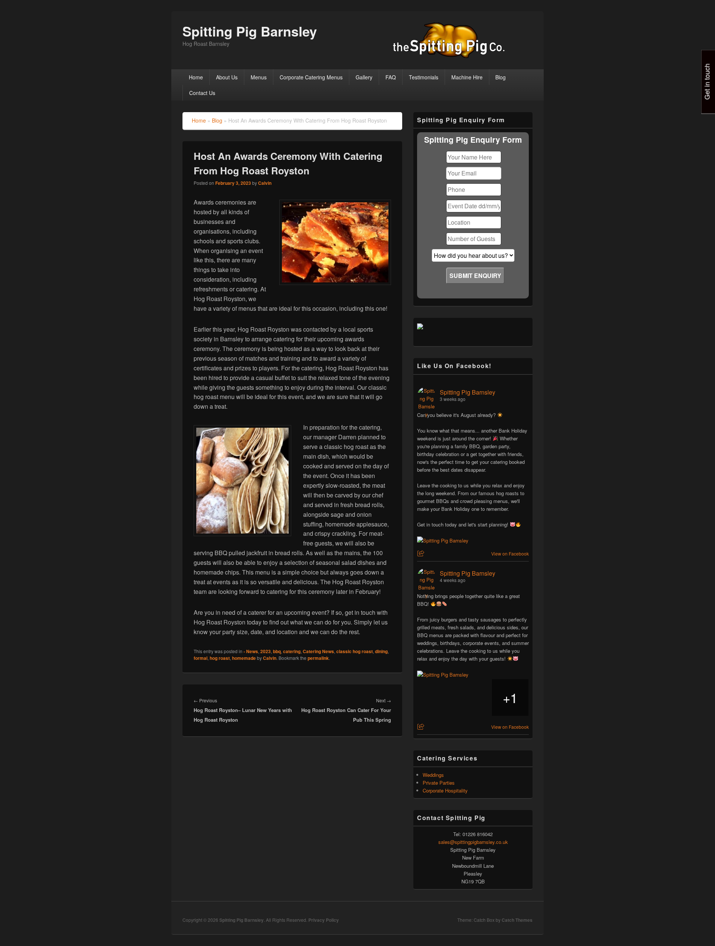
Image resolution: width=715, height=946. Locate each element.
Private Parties (439, 782)
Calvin (264, 183)
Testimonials (423, 77)
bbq (277, 651)
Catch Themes (517, 920)
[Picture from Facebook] (435, 697)
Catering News (318, 651)
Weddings (433, 774)
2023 (265, 651)
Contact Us (202, 93)
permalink (318, 658)
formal (200, 658)
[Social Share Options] (421, 553)
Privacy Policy (323, 920)
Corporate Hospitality (445, 790)
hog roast (220, 658)
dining (381, 651)
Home (196, 77)
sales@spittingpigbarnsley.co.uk (473, 841)
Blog (500, 77)
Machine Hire (467, 77)
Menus (259, 77)
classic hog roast (354, 651)
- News (251, 651)
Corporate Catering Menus (311, 77)
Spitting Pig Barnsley (249, 31)
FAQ (390, 77)
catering (292, 651)
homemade (244, 658)
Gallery (364, 77)
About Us (227, 77)
